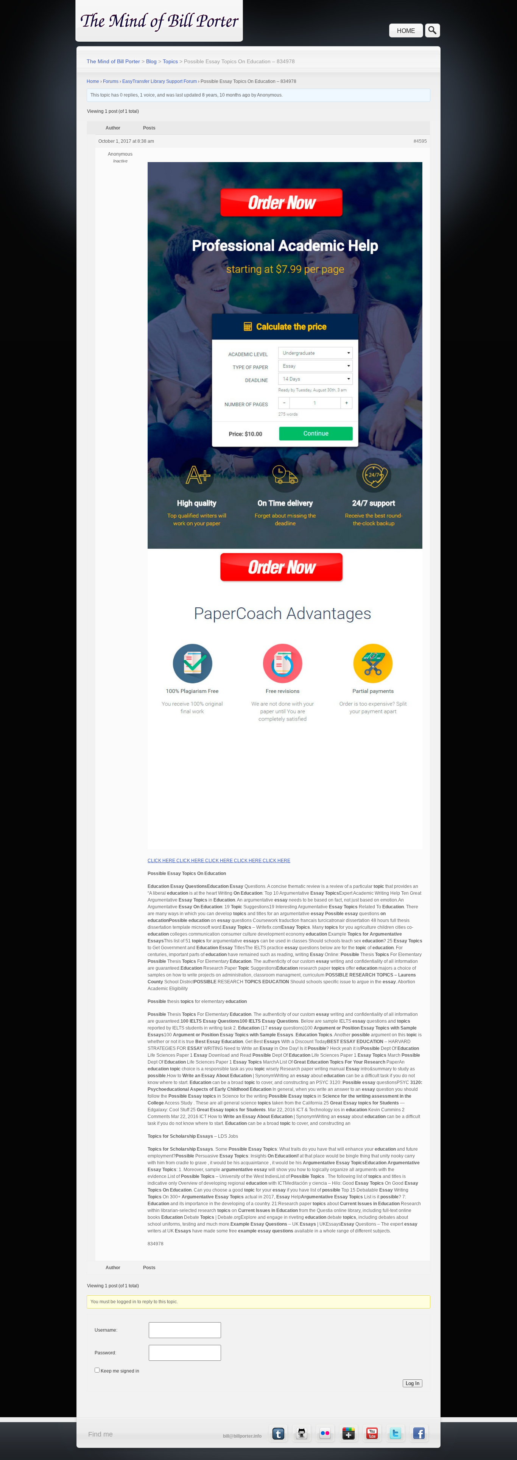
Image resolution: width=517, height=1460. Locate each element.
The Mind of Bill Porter (113, 61)
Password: (105, 1352)
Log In (412, 1383)
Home (406, 31)
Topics (170, 61)
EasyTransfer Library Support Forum (159, 81)
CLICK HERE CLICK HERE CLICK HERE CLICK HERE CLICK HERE (219, 860)
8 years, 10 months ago (226, 95)
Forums (110, 81)
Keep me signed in (120, 1371)
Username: (106, 1330)
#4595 (420, 141)
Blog (151, 61)
